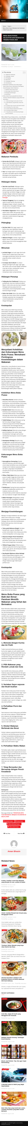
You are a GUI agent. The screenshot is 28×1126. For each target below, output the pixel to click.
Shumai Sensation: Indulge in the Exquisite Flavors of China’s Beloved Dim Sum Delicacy (12, 979)
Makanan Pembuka (10, 74)
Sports (4, 1022)
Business (5, 1045)
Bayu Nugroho (10, 886)
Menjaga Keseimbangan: (10, 92)
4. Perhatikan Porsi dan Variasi (11, 107)
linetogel (5, 197)
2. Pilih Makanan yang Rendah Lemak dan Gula (14, 103)
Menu (4, 20)
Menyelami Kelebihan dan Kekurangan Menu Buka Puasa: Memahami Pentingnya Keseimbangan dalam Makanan (13, 86)
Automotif (5, 1069)
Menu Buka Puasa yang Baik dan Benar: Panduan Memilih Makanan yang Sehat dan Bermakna (13, 97)
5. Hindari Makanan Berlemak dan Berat (13, 108)
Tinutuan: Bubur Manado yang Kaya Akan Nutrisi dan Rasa (12, 946)
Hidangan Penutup (10, 81)
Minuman (8, 79)
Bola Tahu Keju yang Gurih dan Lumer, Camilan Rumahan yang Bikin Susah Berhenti (13, 1109)
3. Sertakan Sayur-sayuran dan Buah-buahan (14, 105)
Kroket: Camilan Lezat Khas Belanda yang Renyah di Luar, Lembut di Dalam (13, 881)
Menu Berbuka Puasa (14, 824)
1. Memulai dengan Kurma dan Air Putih (13, 101)
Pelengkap (8, 78)
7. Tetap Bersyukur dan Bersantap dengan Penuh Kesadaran (14, 112)
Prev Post (7, 833)
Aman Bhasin (10, 66)
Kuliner (4, 998)
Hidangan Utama (10, 76)
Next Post (20, 833)
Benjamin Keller (10, 951)
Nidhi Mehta (23, 983)
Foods (4, 865)
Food (4, 1092)
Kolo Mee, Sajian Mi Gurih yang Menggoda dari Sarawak (11, 1014)
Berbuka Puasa (9, 821)
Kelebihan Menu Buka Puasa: (11, 89)
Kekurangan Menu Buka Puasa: (12, 91)
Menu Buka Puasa (14, 826)
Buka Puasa (20, 821)
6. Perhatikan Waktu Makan (11, 110)
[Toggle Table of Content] (23, 72)
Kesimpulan (9, 83)
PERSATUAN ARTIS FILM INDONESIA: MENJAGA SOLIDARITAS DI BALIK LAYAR (13, 814)
